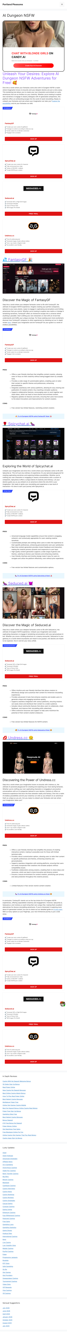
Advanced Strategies (10, 1159)
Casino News (7, 1191)
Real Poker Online (9, 1087)
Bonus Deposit (8, 1120)
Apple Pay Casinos (9, 1171)
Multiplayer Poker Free (10, 1102)
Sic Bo (5, 1269)
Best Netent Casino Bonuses (13, 1099)
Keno (4, 1239)
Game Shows (7, 1230)
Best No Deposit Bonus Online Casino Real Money (20, 1108)
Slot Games (7, 1272)
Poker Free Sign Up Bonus (12, 1111)
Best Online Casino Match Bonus (14, 1093)
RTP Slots (6, 1263)
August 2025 (7, 1323)
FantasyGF (9, 123)
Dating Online (7, 1209)
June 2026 (6, 1311)
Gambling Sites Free (10, 1114)
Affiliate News (7, 1162)
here (9, 322)
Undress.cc (9, 236)
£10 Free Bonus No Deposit (12, 1123)
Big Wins (6, 1177)
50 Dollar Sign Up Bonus (11, 1084)
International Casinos (10, 1236)
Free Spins (6, 1221)
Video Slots (7, 1284)
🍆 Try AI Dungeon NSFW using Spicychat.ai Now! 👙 (33, 576)
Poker (5, 1254)
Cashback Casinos (9, 1186)
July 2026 (6, 1308)
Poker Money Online (10, 1126)
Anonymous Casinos (10, 1168)
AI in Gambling (8, 1165)
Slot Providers (7, 1275)
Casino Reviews (8, 1197)
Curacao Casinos (8, 1206)
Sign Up (33, 139)
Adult (4, 1153)
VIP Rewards (7, 1287)
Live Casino (7, 1242)
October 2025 (7, 1320)
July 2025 (6, 1326)
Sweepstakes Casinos (10, 1278)
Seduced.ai (9, 198)
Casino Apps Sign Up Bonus (12, 1138)
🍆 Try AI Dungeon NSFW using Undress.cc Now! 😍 (33, 894)
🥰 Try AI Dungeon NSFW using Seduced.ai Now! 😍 (33, 730)
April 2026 (6, 1314)
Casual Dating (7, 1203)
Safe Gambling (8, 1266)
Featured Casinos (9, 1218)
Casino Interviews (9, 1188)
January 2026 (7, 1317)
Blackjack (6, 1183)
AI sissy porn (57, 909)
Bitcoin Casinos (8, 1180)
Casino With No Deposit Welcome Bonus (17, 1081)
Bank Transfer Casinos (10, 1174)
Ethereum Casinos (9, 1212)
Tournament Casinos (10, 1281)
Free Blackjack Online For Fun (13, 1132)
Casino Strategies (9, 1200)
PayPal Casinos (8, 1251)
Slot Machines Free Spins (11, 1129)
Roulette (5, 1260)
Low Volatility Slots (9, 1245)
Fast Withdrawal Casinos (11, 1215)
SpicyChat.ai (10, 161)
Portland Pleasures (13, 4)
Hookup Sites (7, 1233)
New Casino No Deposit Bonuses (14, 1090)
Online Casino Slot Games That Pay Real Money (19, 1135)
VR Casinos (7, 1293)
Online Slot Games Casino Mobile (14, 1105)
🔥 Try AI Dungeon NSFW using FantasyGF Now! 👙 (33, 416)
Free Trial (33, 214)
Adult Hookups (8, 1156)
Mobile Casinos (8, 1248)
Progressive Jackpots (10, 1257)
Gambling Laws (8, 1224)
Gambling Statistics (9, 1227)
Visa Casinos (7, 1290)
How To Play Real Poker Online (13, 1096)
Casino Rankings (8, 1194)
